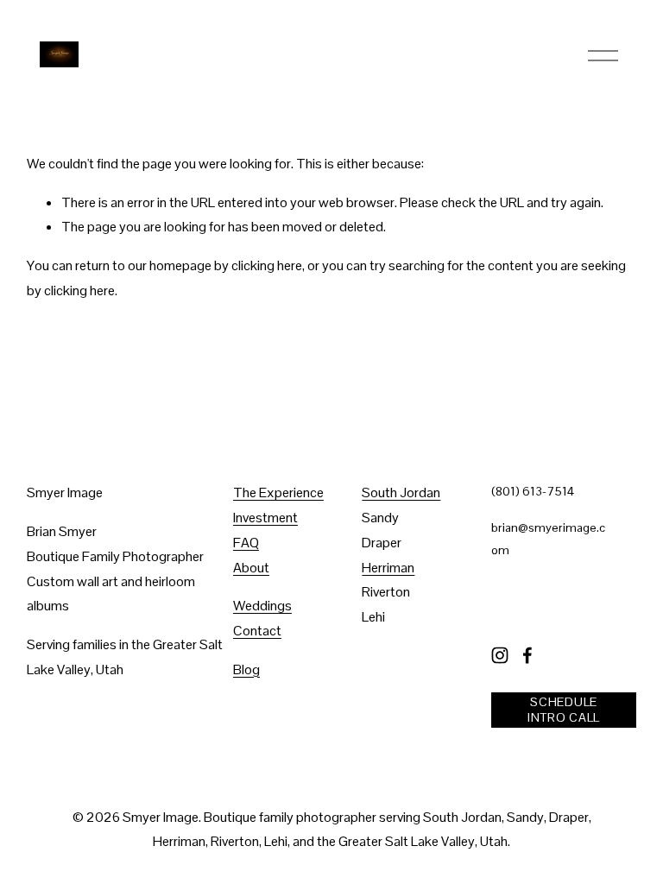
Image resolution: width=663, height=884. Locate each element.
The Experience (278, 492)
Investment (265, 517)
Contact (257, 631)
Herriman (388, 568)
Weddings (262, 606)
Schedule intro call (563, 709)
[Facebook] (527, 655)
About (251, 568)
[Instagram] (499, 655)
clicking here (266, 265)
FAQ (246, 543)
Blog (246, 669)
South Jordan (401, 492)
